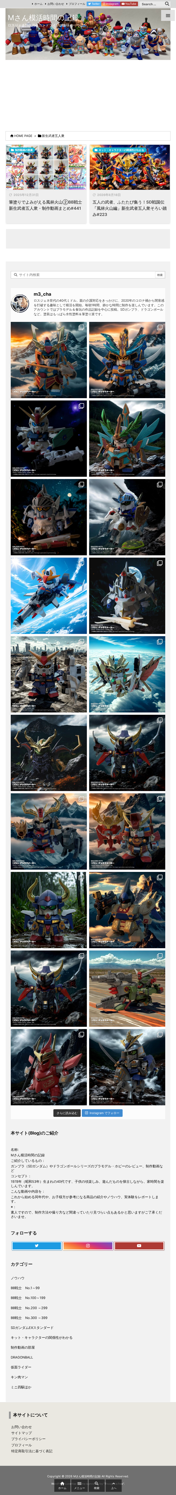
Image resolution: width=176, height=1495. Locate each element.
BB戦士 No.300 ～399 (29, 1318)
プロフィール (77, 4)
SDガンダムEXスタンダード (32, 1328)
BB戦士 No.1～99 (25, 1288)
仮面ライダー (21, 1367)
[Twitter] (37, 1246)
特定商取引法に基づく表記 (31, 1451)
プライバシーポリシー (28, 1439)
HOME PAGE (23, 136)
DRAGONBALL (22, 1357)
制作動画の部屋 (24, 150)
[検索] (167, 4)
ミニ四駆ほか (21, 1387)
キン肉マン (19, 1377)
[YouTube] (139, 1246)
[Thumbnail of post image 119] (46, 167)
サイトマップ (21, 1433)
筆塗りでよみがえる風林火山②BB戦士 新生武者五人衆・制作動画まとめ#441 (45, 205)
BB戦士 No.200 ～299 (29, 1308)
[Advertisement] (88, 94)
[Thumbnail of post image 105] (130, 167)
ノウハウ (18, 1278)
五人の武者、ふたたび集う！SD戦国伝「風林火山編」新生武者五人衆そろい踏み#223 (130, 208)
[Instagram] (88, 1246)
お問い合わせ (55, 4)
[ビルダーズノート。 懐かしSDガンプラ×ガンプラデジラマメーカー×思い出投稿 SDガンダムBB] (49, 831)
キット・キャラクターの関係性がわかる (121, 150)
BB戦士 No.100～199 (28, 1298)
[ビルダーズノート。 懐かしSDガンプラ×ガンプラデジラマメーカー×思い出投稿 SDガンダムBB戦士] (49, 360)
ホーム (38, 4)
